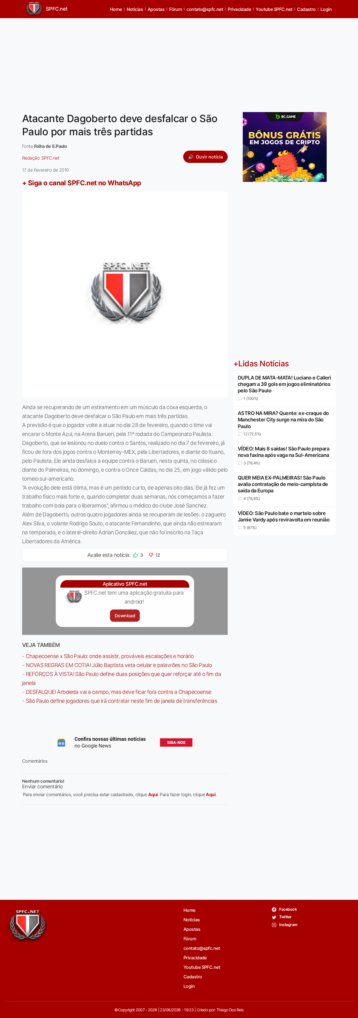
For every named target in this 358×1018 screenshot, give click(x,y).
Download (125, 615)
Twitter (285, 916)
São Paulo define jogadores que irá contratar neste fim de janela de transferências (121, 700)
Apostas (156, 9)
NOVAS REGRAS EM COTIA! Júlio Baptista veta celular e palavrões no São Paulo (119, 665)
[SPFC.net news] (125, 742)
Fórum (175, 9)
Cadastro (306, 9)
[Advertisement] (179, 62)
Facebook (288, 909)
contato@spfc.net (205, 9)
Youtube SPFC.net (274, 9)
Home (116, 9)
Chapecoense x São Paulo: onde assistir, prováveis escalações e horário (110, 656)
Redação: (40, 158)
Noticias (135, 9)
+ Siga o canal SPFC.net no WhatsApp (81, 183)
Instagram (288, 924)
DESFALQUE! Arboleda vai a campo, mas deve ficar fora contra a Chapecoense (118, 692)
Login (326, 9)
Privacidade (239, 9)
